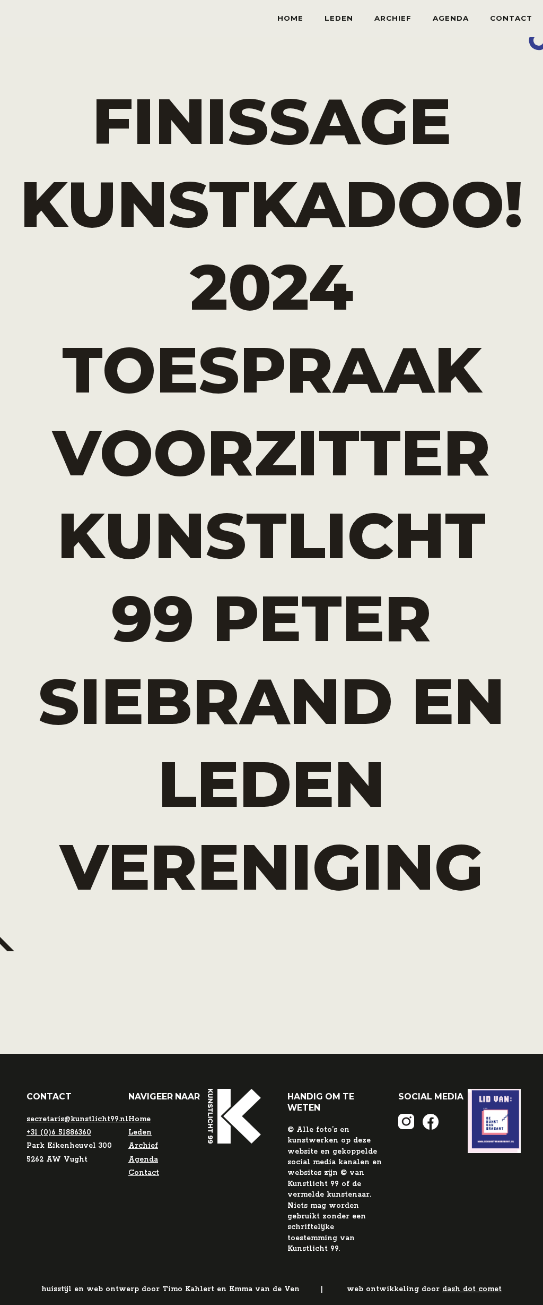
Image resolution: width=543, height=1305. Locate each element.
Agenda (451, 18)
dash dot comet (472, 1289)
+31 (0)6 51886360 (59, 1132)
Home (290, 18)
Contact (511, 18)
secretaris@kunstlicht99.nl (77, 1119)
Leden (339, 18)
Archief (392, 18)
